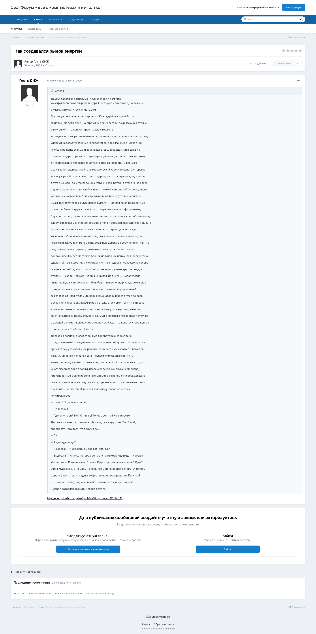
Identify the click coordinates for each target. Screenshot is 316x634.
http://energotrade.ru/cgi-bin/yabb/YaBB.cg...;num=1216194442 (85, 498)
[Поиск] (301, 19)
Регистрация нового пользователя (88, 549)
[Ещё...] (298, 81)
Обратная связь (164, 624)
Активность (55, 19)
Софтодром (21, 19)
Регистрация (294, 7)
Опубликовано (64, 80)
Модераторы (76, 19)
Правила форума (58, 28)
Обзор (38, 19)
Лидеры (94, 19)
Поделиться (260, 63)
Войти (227, 549)
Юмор (49, 65)
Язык (145, 624)
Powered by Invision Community (158, 628)
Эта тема (287, 19)
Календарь (34, 28)
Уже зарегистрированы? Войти (257, 7)
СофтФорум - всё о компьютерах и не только (55, 7)
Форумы (16, 28)
